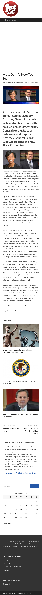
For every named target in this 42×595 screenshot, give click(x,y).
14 (16, 509)
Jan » (9, 524)
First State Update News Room (12, 82)
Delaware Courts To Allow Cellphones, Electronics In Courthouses (17, 351)
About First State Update (11, 580)
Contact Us (6, 563)
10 (31, 505)
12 (5, 509)
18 (37, 509)
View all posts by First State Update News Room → (20, 474)
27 (10, 518)
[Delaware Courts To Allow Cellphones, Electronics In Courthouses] (21, 348)
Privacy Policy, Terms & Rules (13, 566)
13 (10, 509)
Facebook (6, 570)
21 (16, 514)
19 (5, 514)
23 (26, 514)
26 (5, 518)
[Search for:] (21, 486)
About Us (6, 560)
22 (21, 514)
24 (31, 514)
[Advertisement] (21, 47)
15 (21, 509)
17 (31, 509)
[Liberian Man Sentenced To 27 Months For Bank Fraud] (21, 379)
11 (37, 505)
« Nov (5, 524)
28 (16, 518)
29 (21, 518)
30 (26, 518)
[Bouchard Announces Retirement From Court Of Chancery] (21, 412)
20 (10, 514)
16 (26, 509)
